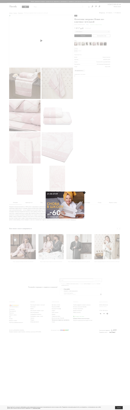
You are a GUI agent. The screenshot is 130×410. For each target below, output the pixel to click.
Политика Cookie (36, 408)
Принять (119, 407)
